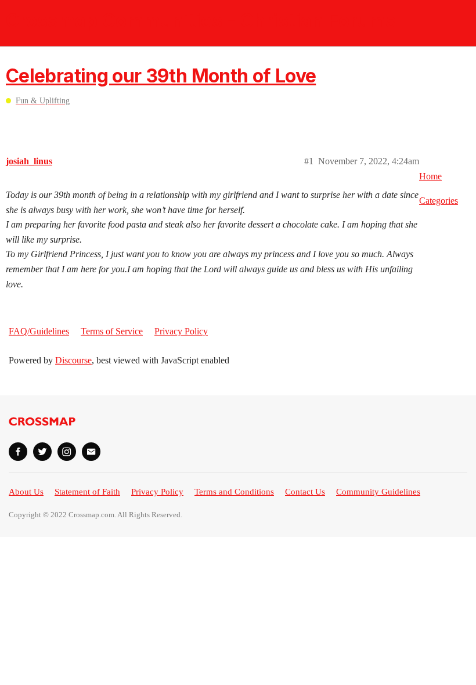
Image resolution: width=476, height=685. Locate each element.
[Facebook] (18, 451)
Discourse (73, 360)
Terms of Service (112, 331)
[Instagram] (66, 451)
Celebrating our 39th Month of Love (161, 75)
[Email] (91, 451)
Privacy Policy (181, 331)
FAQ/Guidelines (39, 331)
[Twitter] (42, 451)
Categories (438, 201)
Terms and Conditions (234, 491)
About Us (26, 491)
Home (430, 176)
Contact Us (305, 491)
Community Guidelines (378, 491)
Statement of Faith (87, 491)
